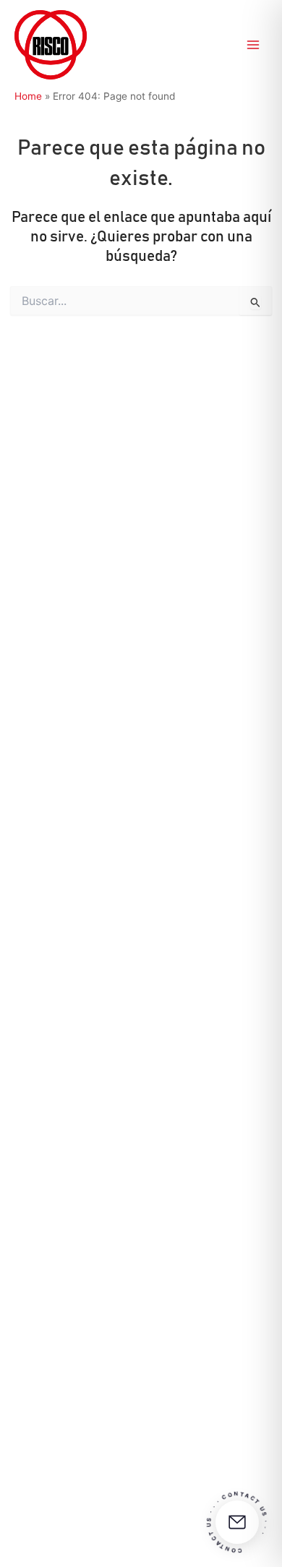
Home (28, 96)
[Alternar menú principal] (253, 45)
